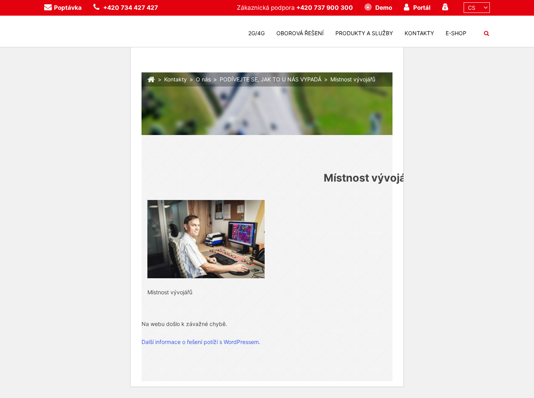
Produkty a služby (364, 33)
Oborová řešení (300, 33)
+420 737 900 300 (324, 7)
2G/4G (256, 33)
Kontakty (419, 33)
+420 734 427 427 (130, 7)
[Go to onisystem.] (151, 78)
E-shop (456, 33)
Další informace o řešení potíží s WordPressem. (201, 342)
